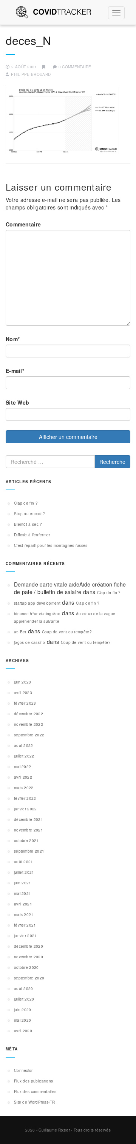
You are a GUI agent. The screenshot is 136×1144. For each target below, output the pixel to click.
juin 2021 (22, 882)
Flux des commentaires (35, 1091)
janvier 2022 (25, 808)
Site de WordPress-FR (34, 1102)
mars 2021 (24, 914)
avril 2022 (23, 777)
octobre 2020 (26, 967)
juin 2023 (22, 682)
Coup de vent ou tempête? (67, 631)
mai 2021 (22, 893)
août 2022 (23, 745)
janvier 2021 (25, 935)
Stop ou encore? (29, 513)
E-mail (15, 370)
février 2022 (25, 798)
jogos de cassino (29, 642)
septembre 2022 (29, 735)
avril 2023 (23, 692)
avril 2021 (23, 904)
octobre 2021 (26, 840)
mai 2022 (22, 766)
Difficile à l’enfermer (32, 534)
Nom (13, 339)
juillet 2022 (24, 756)
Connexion (24, 1070)
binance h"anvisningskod (37, 613)
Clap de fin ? (26, 503)
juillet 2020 (24, 999)
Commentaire (23, 224)
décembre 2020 (28, 946)
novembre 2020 (28, 956)
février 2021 (25, 925)
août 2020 (23, 988)
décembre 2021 (28, 819)
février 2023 (25, 703)
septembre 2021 (29, 851)
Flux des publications (33, 1081)
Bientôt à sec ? (28, 524)
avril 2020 (23, 1030)
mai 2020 (22, 1020)
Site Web (17, 402)
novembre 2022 (28, 724)
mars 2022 (24, 787)
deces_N (28, 40)
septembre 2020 (29, 978)
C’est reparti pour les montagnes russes (51, 545)
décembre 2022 (28, 713)
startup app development (37, 603)
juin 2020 (22, 1009)
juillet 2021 (24, 872)
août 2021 (23, 861)
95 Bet (20, 631)
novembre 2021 (28, 830)
